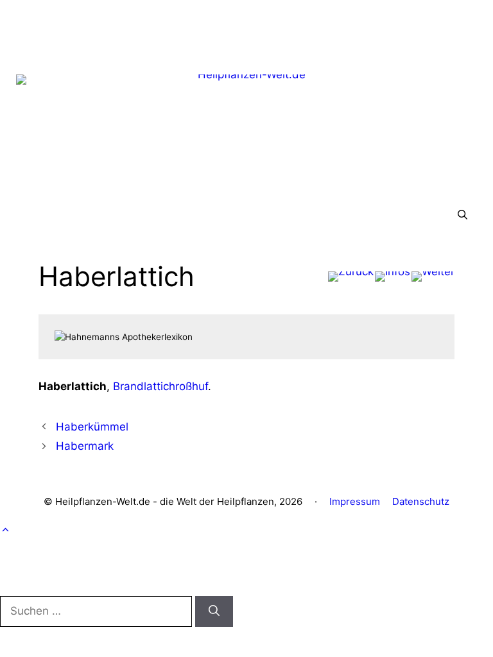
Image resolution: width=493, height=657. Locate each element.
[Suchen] (214, 611)
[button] (462, 215)
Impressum (354, 501)
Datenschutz (420, 501)
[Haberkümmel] (351, 276)
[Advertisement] (246, 29)
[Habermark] (432, 276)
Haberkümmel (92, 426)
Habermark (85, 445)
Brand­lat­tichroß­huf (160, 386)
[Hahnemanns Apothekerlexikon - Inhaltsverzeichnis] (392, 276)
